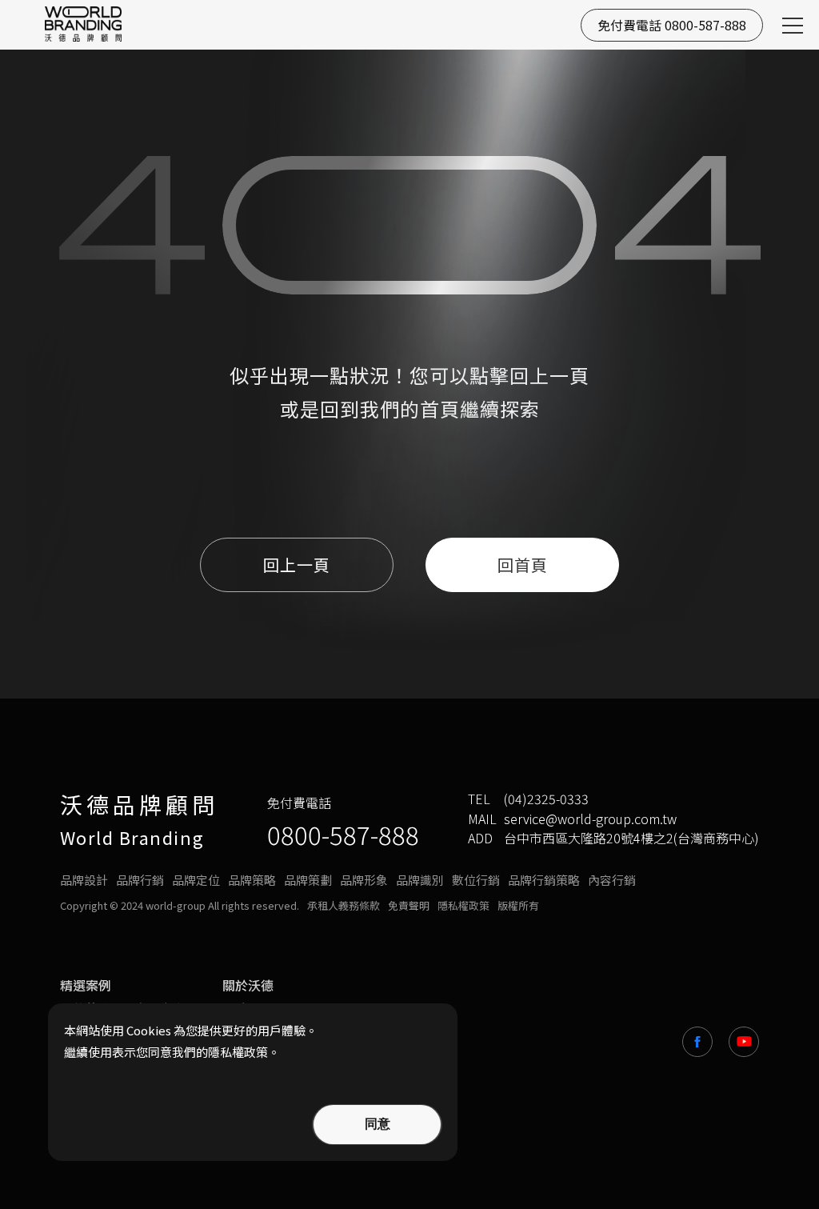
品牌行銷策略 (544, 880)
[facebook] (697, 1042)
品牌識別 (420, 880)
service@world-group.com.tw (590, 819)
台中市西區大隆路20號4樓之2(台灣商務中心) (631, 838)
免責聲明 (408, 905)
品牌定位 (196, 880)
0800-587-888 (343, 834)
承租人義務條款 (343, 905)
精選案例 (85, 985)
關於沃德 (248, 985)
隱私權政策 (463, 905)
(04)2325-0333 (546, 799)
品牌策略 (252, 880)
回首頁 (522, 564)
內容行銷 (612, 880)
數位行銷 (476, 880)
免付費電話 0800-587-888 (671, 24)
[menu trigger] (792, 26)
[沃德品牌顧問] (83, 24)
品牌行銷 (140, 880)
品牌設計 (84, 880)
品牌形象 (364, 880)
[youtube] (744, 1042)
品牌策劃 (308, 880)
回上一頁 (549, 375)
